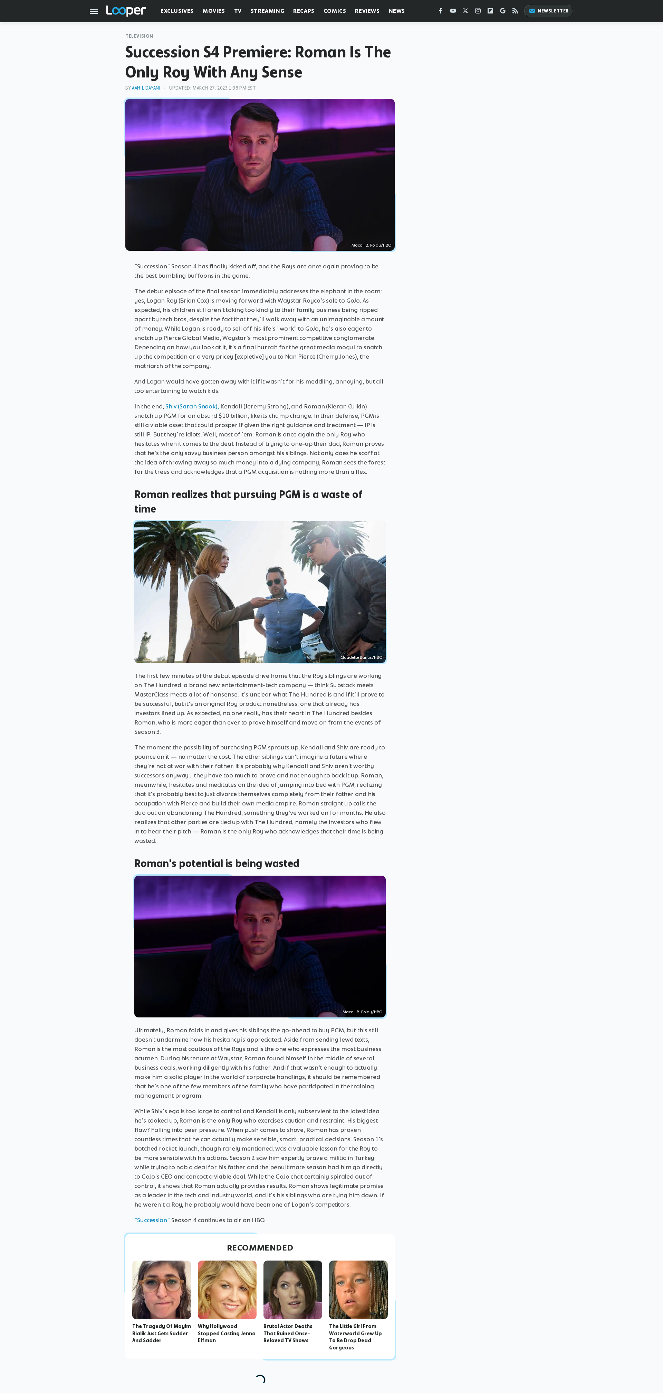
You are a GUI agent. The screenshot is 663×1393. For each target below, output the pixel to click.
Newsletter (553, 11)
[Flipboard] (490, 12)
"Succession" (152, 1220)
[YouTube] (453, 12)
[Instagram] (477, 12)
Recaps (304, 11)
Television (139, 36)
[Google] (502, 12)
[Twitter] (465, 12)
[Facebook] (440, 12)
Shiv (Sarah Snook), (192, 406)
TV (238, 11)
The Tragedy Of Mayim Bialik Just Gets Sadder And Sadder (161, 1333)
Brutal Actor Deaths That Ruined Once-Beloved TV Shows (287, 1333)
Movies (214, 11)
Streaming (267, 11)
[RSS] (515, 12)
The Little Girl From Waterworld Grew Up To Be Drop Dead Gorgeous (355, 1337)
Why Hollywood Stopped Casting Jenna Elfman (227, 1333)
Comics (335, 11)
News (397, 11)
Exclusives (177, 11)
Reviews (367, 11)
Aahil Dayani (146, 88)
